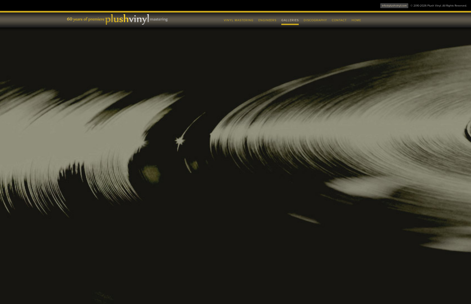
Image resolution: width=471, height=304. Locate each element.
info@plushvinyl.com (394, 5)
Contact (339, 20)
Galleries (290, 20)
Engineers (267, 20)
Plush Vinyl (121, 19)
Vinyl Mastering (238, 20)
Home (356, 20)
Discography (315, 20)
